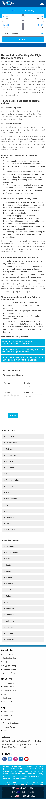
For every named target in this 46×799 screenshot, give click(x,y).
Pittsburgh (10, 608)
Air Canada (10, 468)
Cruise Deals (8, 687)
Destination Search (11, 658)
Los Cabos (10, 546)
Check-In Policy (9, 669)
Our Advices (8, 712)
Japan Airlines (11, 499)
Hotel (5, 694)
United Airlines (11, 455)
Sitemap (6, 719)
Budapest (9, 584)
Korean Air (10, 511)
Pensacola (10, 640)
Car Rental (7, 698)
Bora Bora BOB (12, 552)
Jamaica (9, 559)
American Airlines (13, 480)
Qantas (9, 524)
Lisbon (8, 602)
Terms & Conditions (11, 723)
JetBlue (9, 449)
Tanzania (9, 633)
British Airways (12, 443)
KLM (8, 505)
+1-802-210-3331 (23, 788)
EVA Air (9, 492)
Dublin (8, 565)
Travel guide (8, 702)
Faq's (5, 731)
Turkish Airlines (12, 530)
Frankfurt (9, 577)
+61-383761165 (23, 792)
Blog (5, 662)
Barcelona (10, 590)
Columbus (10, 615)
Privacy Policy (9, 727)
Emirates (9, 486)
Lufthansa (10, 517)
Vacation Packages (11, 673)
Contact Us (7, 715)
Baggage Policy (9, 666)
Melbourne (10, 621)
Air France (10, 474)
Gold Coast (10, 627)
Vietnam (9, 571)
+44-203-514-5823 (23, 796)
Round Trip (18, 11)
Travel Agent (8, 683)
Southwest (10, 461)
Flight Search (8, 654)
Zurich (8, 596)
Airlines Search (9, 690)
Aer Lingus (10, 436)
